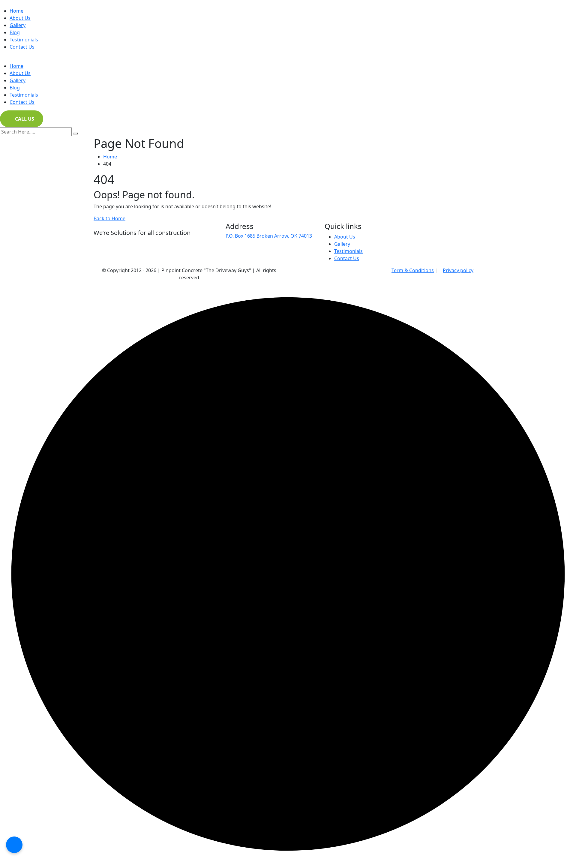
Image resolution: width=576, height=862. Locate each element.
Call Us (24, 119)
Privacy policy (458, 270)
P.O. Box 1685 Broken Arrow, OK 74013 (269, 236)
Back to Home (109, 218)
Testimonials (24, 39)
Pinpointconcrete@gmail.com (259, 248)
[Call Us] (14, 844)
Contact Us (22, 47)
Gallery (18, 25)
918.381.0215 (240, 257)
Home (16, 11)
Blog (15, 32)
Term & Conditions (413, 270)
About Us (20, 18)
